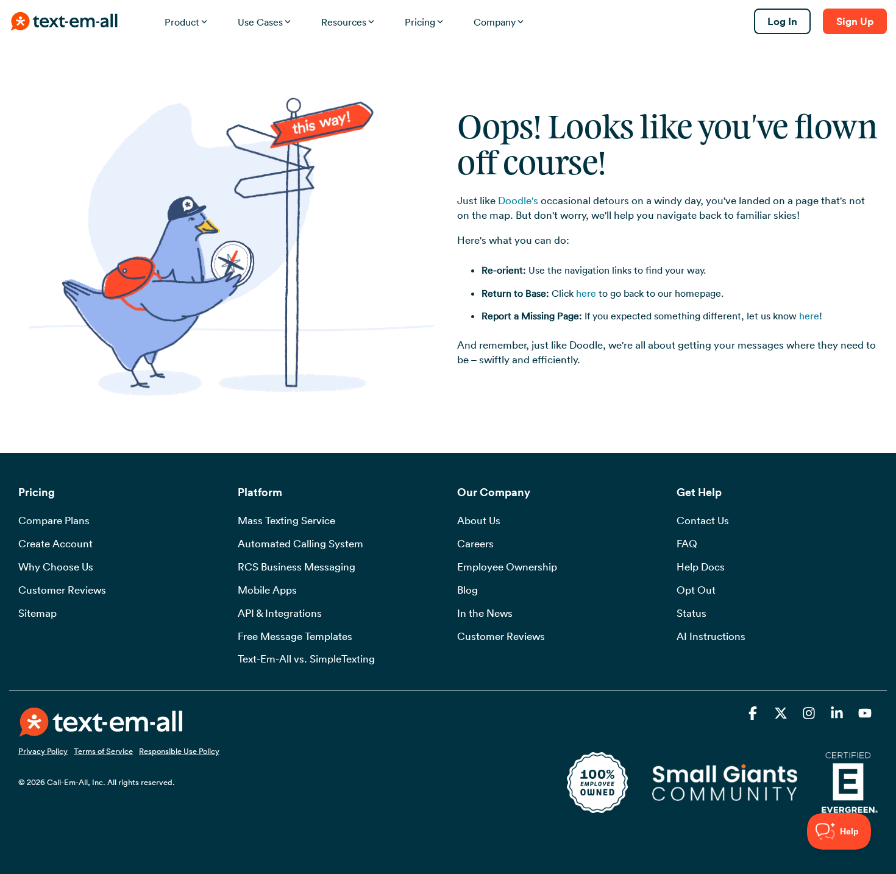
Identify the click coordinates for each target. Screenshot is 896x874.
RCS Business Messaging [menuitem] (296, 567)
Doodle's (518, 200)
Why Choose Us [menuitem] (55, 567)
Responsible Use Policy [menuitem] (179, 751)
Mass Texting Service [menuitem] (286, 520)
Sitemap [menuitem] (37, 613)
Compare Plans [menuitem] (54, 520)
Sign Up (854, 21)
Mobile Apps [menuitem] (267, 590)
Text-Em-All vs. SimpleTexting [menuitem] (306, 659)
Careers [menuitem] (475, 543)
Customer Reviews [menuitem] (62, 590)
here (586, 293)
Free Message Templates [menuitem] (295, 636)
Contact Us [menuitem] (703, 520)
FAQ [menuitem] (687, 543)
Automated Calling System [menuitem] (300, 543)
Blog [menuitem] (467, 590)
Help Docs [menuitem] (701, 567)
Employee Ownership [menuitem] (507, 567)
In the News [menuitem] (485, 613)
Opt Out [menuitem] (696, 590)
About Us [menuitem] (478, 520)
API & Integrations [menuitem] (280, 613)
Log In (782, 21)
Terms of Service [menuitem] (103, 751)
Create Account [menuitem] (55, 543)
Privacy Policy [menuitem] (43, 751)
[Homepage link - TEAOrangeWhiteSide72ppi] (100, 729)
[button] (754, 714)
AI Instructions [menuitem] (711, 636)
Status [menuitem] (691, 613)
